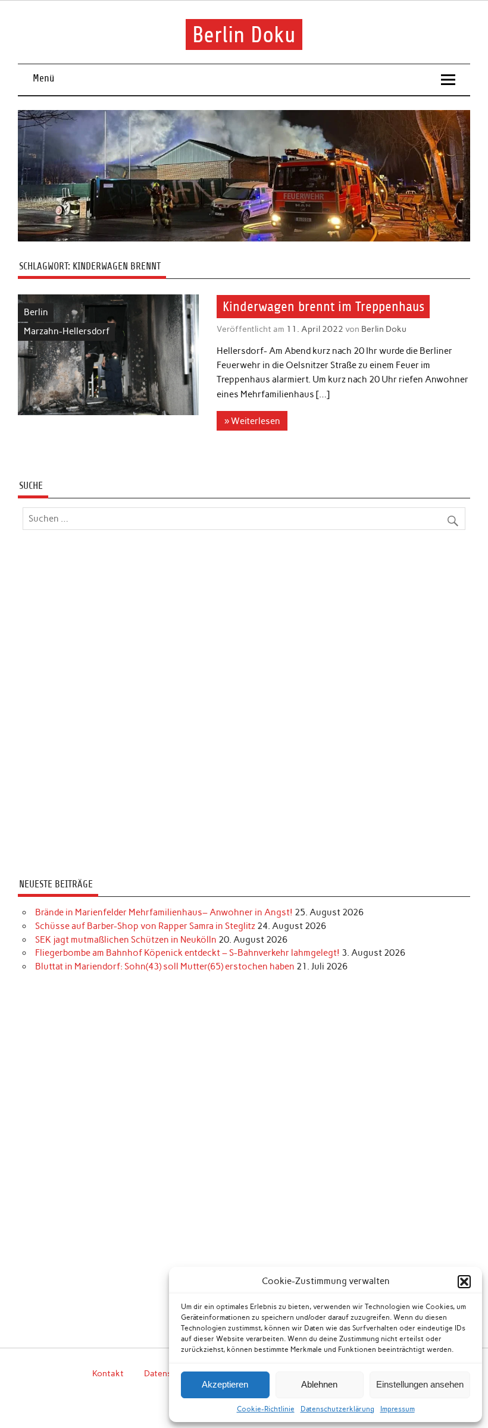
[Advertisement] (244, 706)
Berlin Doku (244, 34)
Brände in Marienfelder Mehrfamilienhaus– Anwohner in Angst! (164, 912)
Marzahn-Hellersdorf (67, 331)
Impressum (397, 1409)
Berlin (36, 312)
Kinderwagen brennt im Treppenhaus (323, 306)
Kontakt (108, 1373)
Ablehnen (319, 1384)
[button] (464, 1282)
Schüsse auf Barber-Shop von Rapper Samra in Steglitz (145, 926)
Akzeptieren (225, 1384)
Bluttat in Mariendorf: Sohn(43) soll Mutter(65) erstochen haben (165, 966)
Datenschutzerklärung (337, 1409)
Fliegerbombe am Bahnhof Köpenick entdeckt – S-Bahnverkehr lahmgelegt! (187, 952)
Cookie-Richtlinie (266, 1409)
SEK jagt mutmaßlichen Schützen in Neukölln (126, 939)
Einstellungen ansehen (420, 1384)
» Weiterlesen (252, 421)
